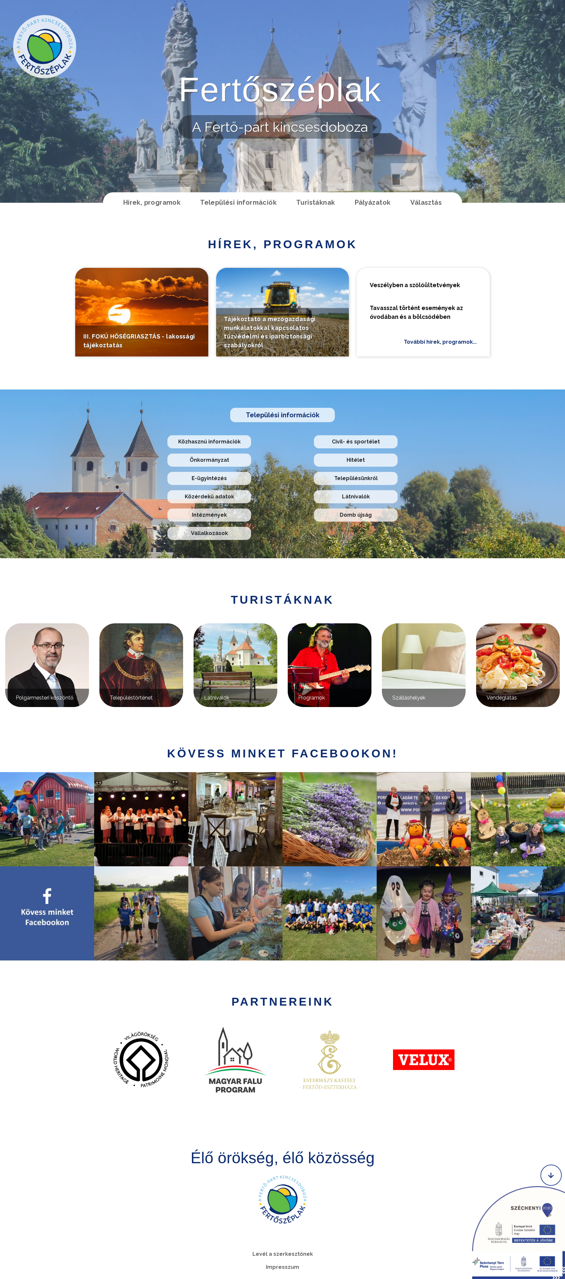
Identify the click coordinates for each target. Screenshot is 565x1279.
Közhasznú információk (209, 442)
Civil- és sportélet (356, 442)
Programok (311, 698)
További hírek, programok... (440, 342)
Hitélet (356, 460)
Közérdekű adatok (209, 496)
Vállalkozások (209, 533)
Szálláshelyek (408, 698)
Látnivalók (356, 496)
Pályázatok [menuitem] (373, 202)
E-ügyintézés (209, 478)
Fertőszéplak (280, 90)
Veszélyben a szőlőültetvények (415, 285)
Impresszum (282, 1267)
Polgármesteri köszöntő (45, 698)
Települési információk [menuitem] (238, 202)
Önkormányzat (209, 460)
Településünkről (356, 478)
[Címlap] (44, 46)
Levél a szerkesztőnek (282, 1254)
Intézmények (209, 515)
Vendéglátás (502, 698)
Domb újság (356, 515)
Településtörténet (131, 698)
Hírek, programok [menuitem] (151, 202)
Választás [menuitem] (426, 202)
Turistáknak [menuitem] (315, 202)
